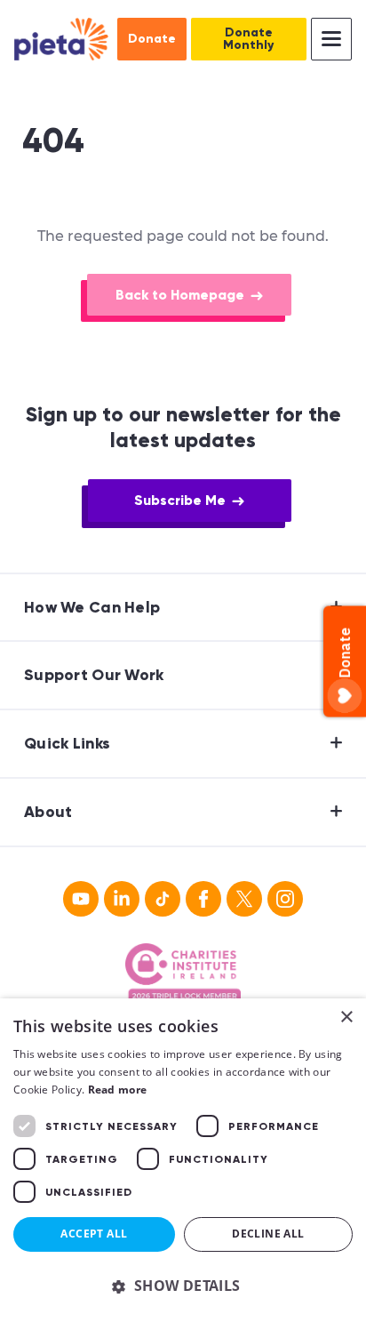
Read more (117, 1089)
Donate (152, 38)
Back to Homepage (179, 294)
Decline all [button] (268, 1233)
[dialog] (183, 1160)
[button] (183, 1286)
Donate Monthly (248, 38)
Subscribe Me (180, 500)
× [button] (346, 1017)
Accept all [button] (93, 1233)
